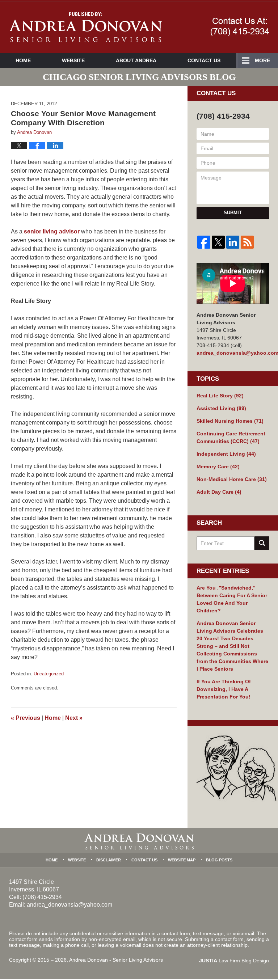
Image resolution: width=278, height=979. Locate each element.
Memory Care (218, 466)
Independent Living (226, 454)
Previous (25, 718)
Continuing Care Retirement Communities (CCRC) (231, 437)
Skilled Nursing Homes (230, 421)
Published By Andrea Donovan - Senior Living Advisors (239, 26)
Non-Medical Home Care (232, 479)
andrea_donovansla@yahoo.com (233, 353)
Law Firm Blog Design (234, 960)
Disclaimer (108, 860)
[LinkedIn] (233, 242)
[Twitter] (218, 242)
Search (261, 543)
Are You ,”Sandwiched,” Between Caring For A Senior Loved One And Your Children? (232, 599)
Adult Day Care (219, 492)
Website (73, 60)
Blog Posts (219, 860)
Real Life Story (220, 395)
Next (74, 718)
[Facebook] (204, 242)
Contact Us (204, 60)
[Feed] (247, 242)
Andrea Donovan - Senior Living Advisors (116, 960)
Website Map (181, 860)
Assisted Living (221, 408)
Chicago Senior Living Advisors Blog (85, 27)
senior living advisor (52, 231)
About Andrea (136, 60)
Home (23, 60)
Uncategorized (49, 673)
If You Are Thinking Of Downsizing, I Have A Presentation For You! (224, 689)
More (262, 60)
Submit (233, 212)
